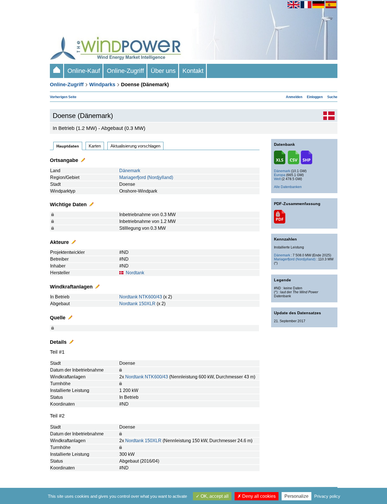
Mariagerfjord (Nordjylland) (146, 177)
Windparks (102, 84)
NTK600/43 (150, 296)
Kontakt (193, 70)
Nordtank (135, 272)
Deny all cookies (258, 496)
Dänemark (129, 170)
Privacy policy (327, 496)
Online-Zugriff (125, 70)
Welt (277, 179)
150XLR (147, 303)
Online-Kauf (83, 70)
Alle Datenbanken (288, 187)
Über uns (163, 70)
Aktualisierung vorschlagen (135, 146)
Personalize (296, 496)
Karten (95, 146)
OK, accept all (214, 496)
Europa (279, 175)
